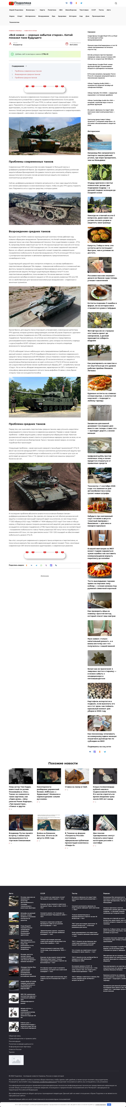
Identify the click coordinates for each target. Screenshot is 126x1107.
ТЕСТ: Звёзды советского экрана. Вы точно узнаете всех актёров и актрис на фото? (85, 978)
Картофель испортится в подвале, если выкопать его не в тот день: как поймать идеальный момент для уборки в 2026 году (101, 706)
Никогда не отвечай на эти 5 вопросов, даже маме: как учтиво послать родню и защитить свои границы (101, 219)
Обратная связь (15, 1036)
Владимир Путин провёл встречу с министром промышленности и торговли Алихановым (21, 837)
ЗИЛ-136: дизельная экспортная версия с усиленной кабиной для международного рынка (28, 998)
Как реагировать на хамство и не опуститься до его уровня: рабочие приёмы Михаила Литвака (102, 367)
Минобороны (71, 10)
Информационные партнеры (20, 1047)
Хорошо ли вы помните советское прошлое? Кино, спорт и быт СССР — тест (54, 906)
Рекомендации (14, 1041)
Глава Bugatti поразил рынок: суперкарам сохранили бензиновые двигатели (26, 930)
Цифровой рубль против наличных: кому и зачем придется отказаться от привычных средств (99, 459)
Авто (109, 10)
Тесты (101, 10)
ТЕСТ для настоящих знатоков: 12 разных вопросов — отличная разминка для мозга (84, 925)
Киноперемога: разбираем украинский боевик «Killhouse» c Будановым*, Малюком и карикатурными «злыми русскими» (48, 793)
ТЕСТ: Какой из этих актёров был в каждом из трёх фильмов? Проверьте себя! (85, 959)
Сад (81, 16)
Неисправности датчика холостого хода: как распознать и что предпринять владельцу (28, 944)
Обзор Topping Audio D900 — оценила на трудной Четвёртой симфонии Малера (100, 85)
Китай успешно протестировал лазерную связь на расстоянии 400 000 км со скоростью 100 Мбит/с (102, 57)
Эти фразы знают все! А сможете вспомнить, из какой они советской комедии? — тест (53, 969)
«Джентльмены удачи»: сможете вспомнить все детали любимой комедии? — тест (52, 932)
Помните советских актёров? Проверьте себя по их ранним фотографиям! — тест (51, 923)
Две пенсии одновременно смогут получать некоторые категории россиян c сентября (104, 838)
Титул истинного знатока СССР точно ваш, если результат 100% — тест (53, 950)
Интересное (30, 16)
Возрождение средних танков (27, 74)
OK (109, 1104)
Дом (87, 16)
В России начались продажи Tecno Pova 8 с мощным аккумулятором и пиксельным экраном (102, 76)
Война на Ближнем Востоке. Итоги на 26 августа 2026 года (47, 835)
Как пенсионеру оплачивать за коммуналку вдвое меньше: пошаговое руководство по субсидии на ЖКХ (102, 737)
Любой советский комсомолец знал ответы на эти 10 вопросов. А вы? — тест (53, 978)
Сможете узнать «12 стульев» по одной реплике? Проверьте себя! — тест (53, 914)
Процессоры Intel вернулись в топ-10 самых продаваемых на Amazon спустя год (102, 47)
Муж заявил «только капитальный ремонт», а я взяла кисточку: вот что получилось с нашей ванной (101, 642)
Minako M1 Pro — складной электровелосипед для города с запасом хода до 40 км (28, 1013)
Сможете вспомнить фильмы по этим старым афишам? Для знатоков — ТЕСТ (85, 907)
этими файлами (100, 1104)
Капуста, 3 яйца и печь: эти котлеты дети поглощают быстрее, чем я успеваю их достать (101, 249)
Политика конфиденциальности (21, 1044)
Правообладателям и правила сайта (22, 1038)
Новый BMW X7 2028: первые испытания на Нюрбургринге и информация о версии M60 (28, 985)
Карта (42, 10)
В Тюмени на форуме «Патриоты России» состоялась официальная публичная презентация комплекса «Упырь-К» (77, 839)
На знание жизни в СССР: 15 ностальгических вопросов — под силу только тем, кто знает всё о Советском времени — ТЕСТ (84, 968)
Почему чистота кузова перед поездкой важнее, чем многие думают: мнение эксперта (28, 958)
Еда (53, 16)
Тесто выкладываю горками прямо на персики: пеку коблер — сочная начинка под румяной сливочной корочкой (102, 584)
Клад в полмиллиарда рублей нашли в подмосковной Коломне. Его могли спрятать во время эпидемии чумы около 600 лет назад (105, 793)
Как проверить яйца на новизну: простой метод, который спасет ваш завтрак (102, 613)
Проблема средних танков (26, 78)
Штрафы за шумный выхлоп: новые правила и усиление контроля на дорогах (28, 916)
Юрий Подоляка (16, 10)
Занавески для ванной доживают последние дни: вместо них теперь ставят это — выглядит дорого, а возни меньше (102, 428)
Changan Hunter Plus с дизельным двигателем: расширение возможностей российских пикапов (28, 971)
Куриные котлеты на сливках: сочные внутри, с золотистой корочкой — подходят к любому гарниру (102, 397)
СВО (61, 10)
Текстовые (84, 10)
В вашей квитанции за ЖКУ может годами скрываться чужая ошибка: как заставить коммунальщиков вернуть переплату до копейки (102, 553)
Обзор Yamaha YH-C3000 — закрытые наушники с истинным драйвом (102, 94)
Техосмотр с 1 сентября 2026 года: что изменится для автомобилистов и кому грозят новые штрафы (101, 489)
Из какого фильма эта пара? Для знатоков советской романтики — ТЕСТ (101, 112)
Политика (52, 10)
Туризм (11, 1052)
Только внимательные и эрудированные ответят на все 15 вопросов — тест (84, 916)
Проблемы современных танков (28, 71)
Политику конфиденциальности (44, 1082)
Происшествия (98, 16)
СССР (93, 10)
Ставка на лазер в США (76, 787)
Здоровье (62, 16)
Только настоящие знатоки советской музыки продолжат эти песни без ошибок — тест (53, 941)
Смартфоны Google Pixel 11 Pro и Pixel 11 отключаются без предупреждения (102, 38)
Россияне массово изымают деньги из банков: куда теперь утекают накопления (102, 277)
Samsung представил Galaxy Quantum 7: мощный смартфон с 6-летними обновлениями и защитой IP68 (102, 122)
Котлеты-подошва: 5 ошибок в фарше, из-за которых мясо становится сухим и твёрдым (102, 305)
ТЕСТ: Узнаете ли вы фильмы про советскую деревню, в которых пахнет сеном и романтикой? (84, 943)
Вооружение (43, 16)
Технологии (14, 22)
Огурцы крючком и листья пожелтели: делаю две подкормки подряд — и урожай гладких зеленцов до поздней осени (102, 188)
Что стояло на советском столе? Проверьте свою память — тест (52, 898)
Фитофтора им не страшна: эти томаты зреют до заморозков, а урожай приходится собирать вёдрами (101, 336)
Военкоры (30, 10)
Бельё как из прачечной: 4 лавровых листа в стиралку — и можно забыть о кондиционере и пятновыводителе (102, 674)
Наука (11, 16)
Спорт (19, 16)
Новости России (15, 1049)
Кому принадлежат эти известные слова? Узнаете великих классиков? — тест (85, 934)
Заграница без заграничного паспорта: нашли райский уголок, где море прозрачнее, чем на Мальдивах (102, 156)
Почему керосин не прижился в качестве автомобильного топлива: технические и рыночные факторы (28, 902)
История (72, 16)
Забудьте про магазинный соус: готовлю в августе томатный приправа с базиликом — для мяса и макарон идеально (100, 521)
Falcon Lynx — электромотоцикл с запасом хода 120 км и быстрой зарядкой (28, 1025)
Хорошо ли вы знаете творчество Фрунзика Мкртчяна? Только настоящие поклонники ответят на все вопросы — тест (53, 959)
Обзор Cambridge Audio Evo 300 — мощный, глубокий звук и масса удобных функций (101, 102)
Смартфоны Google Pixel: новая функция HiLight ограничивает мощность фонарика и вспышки (100, 66)
